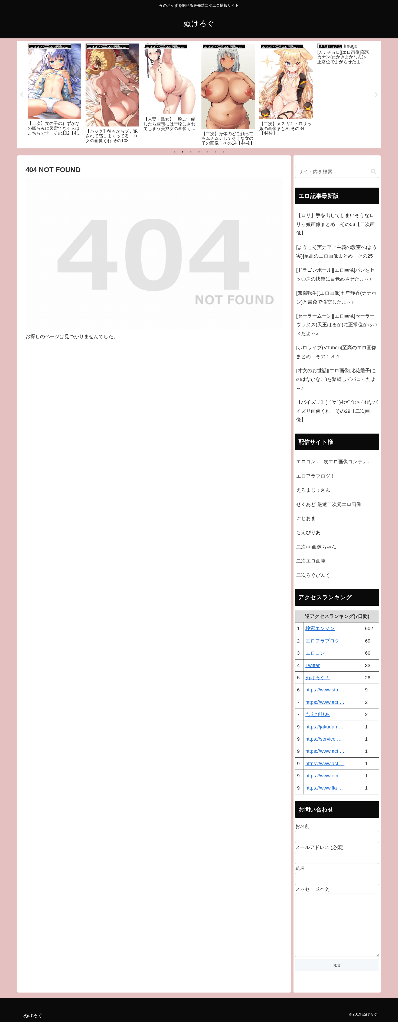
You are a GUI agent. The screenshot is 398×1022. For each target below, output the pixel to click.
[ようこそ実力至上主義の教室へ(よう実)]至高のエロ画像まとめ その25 (336, 252)
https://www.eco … (325, 775)
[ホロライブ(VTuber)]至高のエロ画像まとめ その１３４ (336, 352)
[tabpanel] (54, 94)
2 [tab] (182, 152)
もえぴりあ (308, 532)
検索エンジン (320, 628)
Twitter (312, 665)
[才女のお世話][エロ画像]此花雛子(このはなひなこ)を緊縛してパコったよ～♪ (336, 379)
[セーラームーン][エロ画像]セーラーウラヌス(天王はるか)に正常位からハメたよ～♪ (336, 324)
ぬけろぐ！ (317, 677)
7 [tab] (223, 152)
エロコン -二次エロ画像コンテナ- (332, 461)
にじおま (306, 518)
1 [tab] (174, 152)
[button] (373, 171)
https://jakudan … (324, 727)
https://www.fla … (324, 788)
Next (376, 95)
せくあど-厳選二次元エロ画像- (329, 504)
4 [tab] (199, 152)
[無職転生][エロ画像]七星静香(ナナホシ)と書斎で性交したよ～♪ (336, 297)
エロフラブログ (322, 641)
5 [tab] (207, 152)
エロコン (315, 653)
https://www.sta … (324, 690)
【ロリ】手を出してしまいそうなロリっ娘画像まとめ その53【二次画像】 (335, 224)
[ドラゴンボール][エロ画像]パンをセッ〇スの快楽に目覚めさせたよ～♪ (335, 274)
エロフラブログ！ (315, 476)
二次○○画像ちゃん (316, 547)
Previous (21, 95)
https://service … (323, 739)
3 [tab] (191, 152)
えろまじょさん (313, 490)
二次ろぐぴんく (313, 575)
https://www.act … (324, 702)
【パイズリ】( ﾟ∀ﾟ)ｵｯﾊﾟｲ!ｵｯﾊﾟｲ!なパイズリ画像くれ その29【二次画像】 (337, 411)
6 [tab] (215, 152)
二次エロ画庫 (310, 561)
